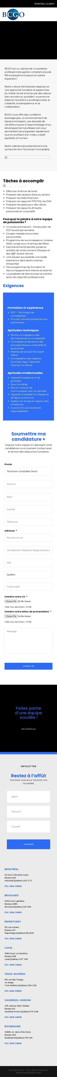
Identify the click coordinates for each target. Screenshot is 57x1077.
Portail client (45, 3)
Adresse (11, 530)
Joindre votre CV (16, 596)
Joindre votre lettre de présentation (28, 611)
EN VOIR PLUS (29, 729)
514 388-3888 (13, 886)
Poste (8, 464)
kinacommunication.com (28, 1072)
